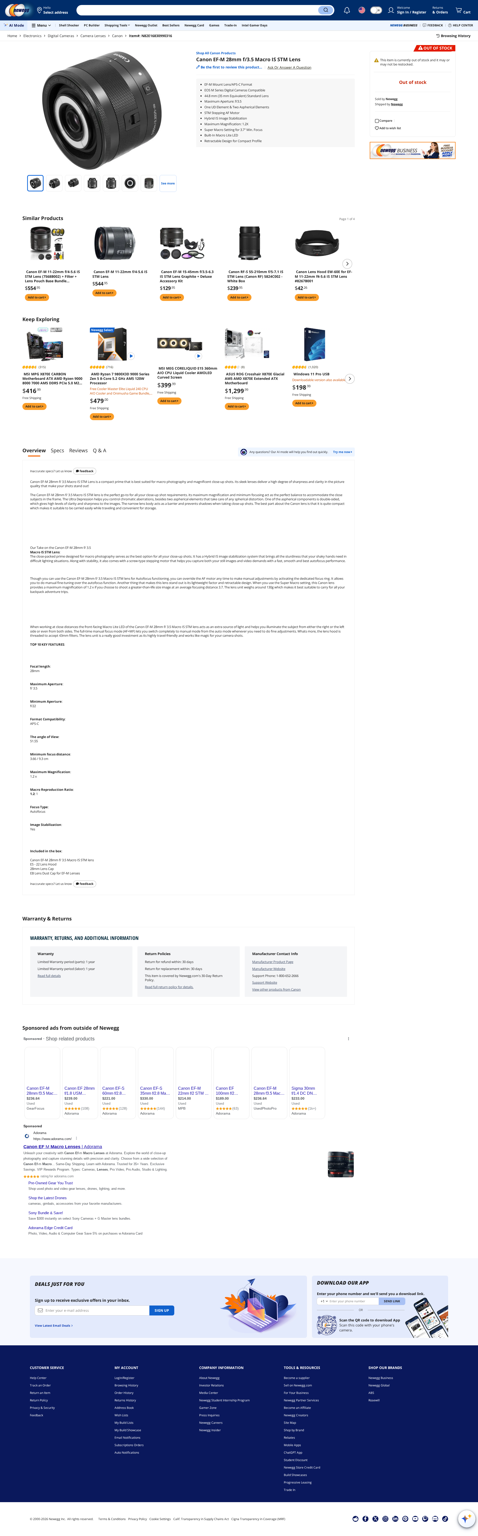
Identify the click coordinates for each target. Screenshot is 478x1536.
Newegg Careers (211, 1423)
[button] (53, 10)
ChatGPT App (293, 1452)
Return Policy (39, 1400)
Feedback (86, 471)
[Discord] (435, 1518)
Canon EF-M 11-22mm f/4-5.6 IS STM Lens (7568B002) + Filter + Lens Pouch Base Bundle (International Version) (52, 276)
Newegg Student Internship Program (224, 1400)
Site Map (290, 1423)
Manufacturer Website (268, 969)
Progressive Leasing (298, 1482)
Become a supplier (297, 1378)
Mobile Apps (292, 1445)
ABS (371, 1393)
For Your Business (296, 1393)
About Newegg (209, 1378)
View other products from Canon (276, 989)
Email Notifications (127, 1437)
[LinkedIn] (395, 1518)
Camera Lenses (93, 35)
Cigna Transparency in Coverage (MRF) (258, 1519)
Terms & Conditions (112, 1519)
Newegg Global (379, 1385)
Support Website (264, 982)
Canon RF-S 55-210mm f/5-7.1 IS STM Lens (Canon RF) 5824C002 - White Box (255, 276)
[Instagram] (385, 1518)
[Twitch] (425, 1518)
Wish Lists (121, 1415)
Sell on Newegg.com (298, 1385)
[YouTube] (415, 1518)
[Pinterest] (405, 1518)
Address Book (124, 1408)
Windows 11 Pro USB (311, 374)
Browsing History (126, 1385)
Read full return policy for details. (169, 987)
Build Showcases (295, 1475)
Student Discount (295, 1460)
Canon (117, 35)
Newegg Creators (296, 1415)
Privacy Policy (137, 1519)
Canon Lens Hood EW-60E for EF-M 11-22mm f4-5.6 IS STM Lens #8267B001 (323, 276)
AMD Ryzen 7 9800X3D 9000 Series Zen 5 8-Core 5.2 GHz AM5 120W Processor (119, 378)
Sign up (162, 1310)
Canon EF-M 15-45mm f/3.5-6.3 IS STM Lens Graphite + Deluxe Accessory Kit (187, 276)
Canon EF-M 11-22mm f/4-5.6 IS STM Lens (119, 274)
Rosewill (374, 1400)
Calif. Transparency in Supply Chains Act (201, 1519)
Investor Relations (211, 1385)
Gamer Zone (208, 1408)
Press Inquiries (209, 1415)
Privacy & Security (42, 1408)
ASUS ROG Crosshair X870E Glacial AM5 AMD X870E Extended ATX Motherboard (254, 378)
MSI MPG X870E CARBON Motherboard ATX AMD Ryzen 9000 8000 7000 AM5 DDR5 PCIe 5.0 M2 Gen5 (52, 378)
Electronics (32, 35)
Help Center (38, 1378)
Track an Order (40, 1385)
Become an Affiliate (297, 1408)
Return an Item (40, 1393)
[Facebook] (365, 1518)
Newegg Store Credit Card (302, 1467)
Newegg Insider (210, 1430)
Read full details (49, 975)
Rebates (289, 1437)
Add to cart (36, 297)
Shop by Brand (294, 1430)
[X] (375, 1518)
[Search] (325, 10)
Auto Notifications (127, 1452)
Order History (124, 1393)
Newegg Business (380, 1378)
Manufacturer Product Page (272, 962)
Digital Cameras (61, 35)
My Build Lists (124, 1423)
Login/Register (124, 1378)
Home (12, 35)
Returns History (125, 1400)
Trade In (289, 1490)
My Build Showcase (128, 1430)
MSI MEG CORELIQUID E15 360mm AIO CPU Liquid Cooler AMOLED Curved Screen (187, 373)
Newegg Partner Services (301, 1400)
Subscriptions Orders (129, 1445)
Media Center (208, 1393)
